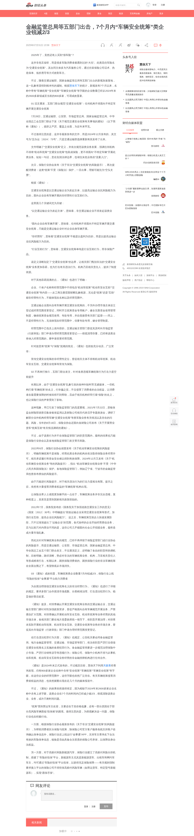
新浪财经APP (103, 5)
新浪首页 (174, 403)
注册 (163, 5)
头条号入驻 (130, 57)
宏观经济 (33, 13)
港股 (56, 13)
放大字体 (119, 45)
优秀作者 (145, 130)
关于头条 (127, 275)
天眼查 (107, 665)
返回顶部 (174, 435)
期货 (110, 13)
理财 (89, 13)
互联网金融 (135, 13)
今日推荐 (130, 130)
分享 (145, 45)
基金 (78, 13)
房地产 (150, 13)
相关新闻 (37, 822)
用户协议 (138, 280)
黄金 (99, 13)
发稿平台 (150, 275)
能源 (121, 13)
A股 (45, 13)
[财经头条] (36, 5)
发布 (106, 806)
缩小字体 (111, 45)
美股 (67, 13)
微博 (128, 45)
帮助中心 (150, 280)
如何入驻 (138, 275)
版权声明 (127, 280)
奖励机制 (162, 275)
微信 (137, 45)
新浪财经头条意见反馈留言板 (140, 264)
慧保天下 (56, 45)
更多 (161, 13)
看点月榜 (160, 130)
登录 (86, 806)
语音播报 (102, 45)
